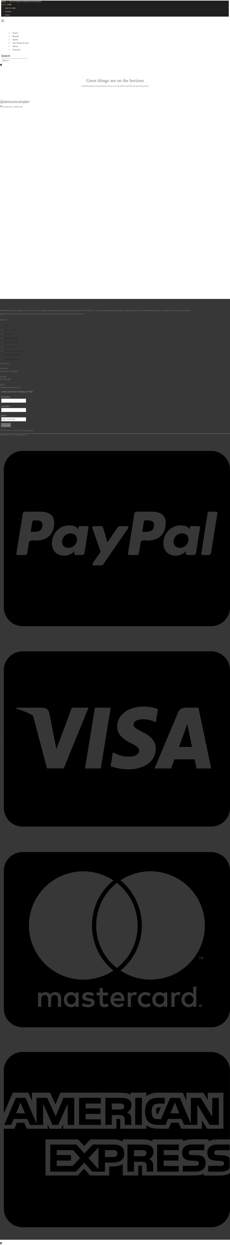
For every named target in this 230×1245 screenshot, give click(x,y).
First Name (5, 397)
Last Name (5, 406)
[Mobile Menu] (3, 21)
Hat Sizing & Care (21, 43)
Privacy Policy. (28, 430)
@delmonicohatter (14, 102)
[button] (5, 55)
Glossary (17, 50)
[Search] (28, 60)
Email (4, 415)
